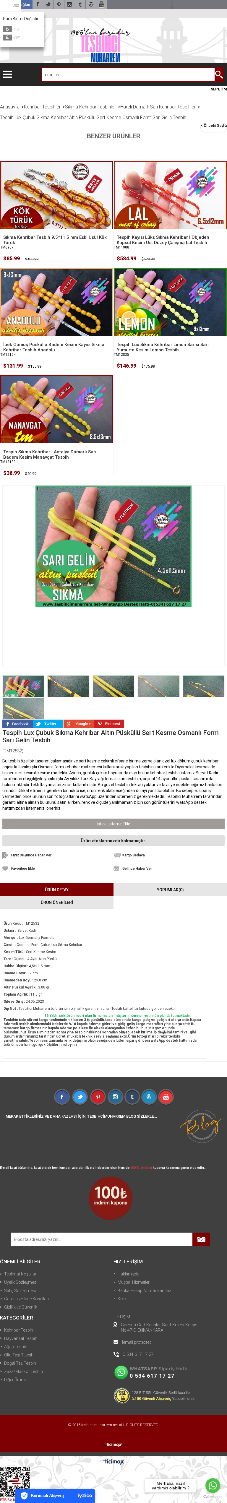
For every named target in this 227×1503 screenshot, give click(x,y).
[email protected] (137, 1342)
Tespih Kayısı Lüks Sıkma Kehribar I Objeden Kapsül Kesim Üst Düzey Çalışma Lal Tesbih (163, 240)
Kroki (122, 1299)
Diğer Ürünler (16, 1380)
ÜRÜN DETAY (57, 889)
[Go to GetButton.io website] (212, 1497)
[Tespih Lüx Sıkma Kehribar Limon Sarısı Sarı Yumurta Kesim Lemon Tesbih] (170, 312)
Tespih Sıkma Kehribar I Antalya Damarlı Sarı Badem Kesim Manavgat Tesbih (49, 454)
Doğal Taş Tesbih (20, 1363)
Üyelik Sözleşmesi (20, 1282)
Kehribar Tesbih (18, 1330)
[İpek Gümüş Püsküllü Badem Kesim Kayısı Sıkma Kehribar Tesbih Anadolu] (56, 312)
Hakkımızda (129, 1274)
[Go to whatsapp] (212, 1485)
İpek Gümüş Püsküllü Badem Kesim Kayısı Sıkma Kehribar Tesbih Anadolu (53, 347)
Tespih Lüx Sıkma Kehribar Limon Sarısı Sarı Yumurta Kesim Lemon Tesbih (163, 347)
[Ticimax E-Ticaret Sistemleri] (113, 1462)
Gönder (201, 1239)
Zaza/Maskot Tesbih (23, 1371)
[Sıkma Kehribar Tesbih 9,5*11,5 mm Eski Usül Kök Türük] (56, 204)
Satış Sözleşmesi (20, 1290)
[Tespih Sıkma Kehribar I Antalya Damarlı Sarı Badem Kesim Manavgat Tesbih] (56, 419)
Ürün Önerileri (57, 902)
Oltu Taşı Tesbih (18, 1355)
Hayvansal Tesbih (20, 1338)
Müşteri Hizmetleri (134, 1282)
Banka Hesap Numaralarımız (144, 1290)
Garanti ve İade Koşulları (26, 1299)
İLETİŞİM (122, 1317)
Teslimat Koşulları (20, 1274)
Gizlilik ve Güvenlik (20, 1307)
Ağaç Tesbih (15, 1347)
